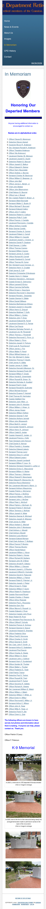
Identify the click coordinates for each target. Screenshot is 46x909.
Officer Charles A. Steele (18, 653)
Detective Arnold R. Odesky (19, 563)
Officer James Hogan (17, 410)
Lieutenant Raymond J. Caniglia (21, 223)
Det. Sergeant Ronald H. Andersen (22, 147)
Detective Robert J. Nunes (19, 555)
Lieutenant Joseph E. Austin (19, 158)
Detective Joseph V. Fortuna (20, 343)
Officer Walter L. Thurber (18, 667)
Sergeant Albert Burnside (18, 200)
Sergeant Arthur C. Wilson (19, 703)
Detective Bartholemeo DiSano (21, 304)
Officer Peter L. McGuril (18, 502)
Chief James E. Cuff (16, 270)
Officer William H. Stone (18, 655)
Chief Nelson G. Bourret (18, 192)
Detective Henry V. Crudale (19, 267)
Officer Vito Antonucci (17, 153)
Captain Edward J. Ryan (18, 611)
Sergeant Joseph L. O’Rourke (20, 569)
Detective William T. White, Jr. (20, 694)
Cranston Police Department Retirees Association (23, 7)
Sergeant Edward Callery (18, 209)
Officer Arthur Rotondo (17, 600)
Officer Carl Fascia (16, 326)
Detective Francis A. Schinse (20, 625)
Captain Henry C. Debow (18, 276)
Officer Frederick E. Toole (18, 669)
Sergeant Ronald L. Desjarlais (20, 295)
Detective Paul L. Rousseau (19, 602)
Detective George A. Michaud (20, 516)
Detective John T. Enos (18, 318)
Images (7, 38)
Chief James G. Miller (17, 521)
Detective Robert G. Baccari (20, 161)
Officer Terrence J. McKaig (19, 510)
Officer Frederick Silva (17, 633)
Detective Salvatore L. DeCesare (21, 278)
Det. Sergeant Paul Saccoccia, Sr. (22, 619)
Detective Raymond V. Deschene (22, 292)
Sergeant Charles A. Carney (20, 231)
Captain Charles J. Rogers (19, 597)
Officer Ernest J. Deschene (19, 290)
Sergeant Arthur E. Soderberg (20, 647)
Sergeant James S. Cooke (19, 253)
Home (7, 20)
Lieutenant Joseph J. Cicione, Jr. (21, 239)
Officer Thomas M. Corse (19, 262)
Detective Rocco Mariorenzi (19, 482)
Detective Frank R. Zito (18, 711)
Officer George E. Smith (18, 641)
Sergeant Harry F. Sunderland (20, 661)
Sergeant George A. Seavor (19, 628)
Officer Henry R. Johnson (19, 429)
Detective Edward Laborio (19, 449)
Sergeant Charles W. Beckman (21, 175)
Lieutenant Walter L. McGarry (20, 496)
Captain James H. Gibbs (18, 365)
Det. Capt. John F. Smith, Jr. (20, 644)
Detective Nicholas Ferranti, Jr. (21, 329)
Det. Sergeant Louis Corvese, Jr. (21, 265)
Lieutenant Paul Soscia (17, 650)
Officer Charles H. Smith (18, 639)
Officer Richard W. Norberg (19, 558)
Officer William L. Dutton (18, 315)
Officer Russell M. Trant (18, 678)
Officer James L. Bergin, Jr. (19, 184)
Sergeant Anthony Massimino (20, 488)
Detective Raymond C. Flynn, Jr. (21, 337)
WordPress (25, 904)
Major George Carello (17, 228)
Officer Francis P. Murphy (18, 544)
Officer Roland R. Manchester (20, 477)
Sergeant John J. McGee (18, 499)
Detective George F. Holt (18, 415)
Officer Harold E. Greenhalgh (20, 376)
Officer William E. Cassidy (19, 237)
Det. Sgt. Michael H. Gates (19, 357)
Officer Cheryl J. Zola (17, 714)
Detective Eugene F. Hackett (20, 393)
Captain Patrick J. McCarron (20, 491)
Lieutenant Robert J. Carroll (19, 234)
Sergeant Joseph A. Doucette (20, 306)
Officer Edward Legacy (18, 457)
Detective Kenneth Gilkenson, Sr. (21, 368)
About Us (8, 32)
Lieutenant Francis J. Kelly (19, 438)
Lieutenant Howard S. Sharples (21, 630)
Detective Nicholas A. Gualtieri (20, 382)
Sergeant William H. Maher (19, 471)
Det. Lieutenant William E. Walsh (21, 689)
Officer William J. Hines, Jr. (19, 407)
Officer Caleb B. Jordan (18, 432)
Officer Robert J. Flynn (18, 340)
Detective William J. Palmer (19, 577)
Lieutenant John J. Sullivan (19, 658)
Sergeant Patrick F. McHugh (20, 507)
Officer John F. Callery (17, 212)
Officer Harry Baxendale (18, 170)
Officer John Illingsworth (18, 421)
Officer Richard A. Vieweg (19, 686)
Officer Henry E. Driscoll (18, 309)
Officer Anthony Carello (18, 225)
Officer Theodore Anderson (19, 150)
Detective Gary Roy (16, 605)
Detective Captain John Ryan (20, 614)
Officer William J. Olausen (19, 566)
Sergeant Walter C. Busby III (20, 203)
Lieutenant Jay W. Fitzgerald (20, 331)
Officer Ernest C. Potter (18, 586)
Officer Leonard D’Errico (18, 284)
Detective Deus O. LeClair (19, 454)
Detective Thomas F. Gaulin (20, 359)
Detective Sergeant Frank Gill (20, 371)
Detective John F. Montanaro (20, 527)
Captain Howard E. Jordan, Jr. (20, 435)
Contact (7, 56)
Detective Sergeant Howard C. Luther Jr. (24, 466)
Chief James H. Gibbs (17, 362)
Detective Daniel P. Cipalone (20, 242)
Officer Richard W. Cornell (19, 256)
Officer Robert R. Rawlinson (19, 591)
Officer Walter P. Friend (17, 351)
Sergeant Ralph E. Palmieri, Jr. (20, 580)
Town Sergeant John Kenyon (20, 440)
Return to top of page (23, 898)
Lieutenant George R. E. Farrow (21, 323)
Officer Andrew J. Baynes (19, 172)
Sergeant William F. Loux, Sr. (20, 463)
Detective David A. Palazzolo (20, 575)
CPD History (10, 50)
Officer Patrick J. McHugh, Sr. (20, 505)
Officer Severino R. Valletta (19, 683)
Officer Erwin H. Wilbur (17, 697)
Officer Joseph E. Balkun (18, 164)
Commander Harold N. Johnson (21, 426)
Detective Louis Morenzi (18, 535)
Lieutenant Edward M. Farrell (20, 320)
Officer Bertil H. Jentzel (18, 424)
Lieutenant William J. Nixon (19, 552)
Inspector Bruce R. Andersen (20, 144)
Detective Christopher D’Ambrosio (22, 273)
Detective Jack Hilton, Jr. (19, 401)
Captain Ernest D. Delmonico (20, 281)
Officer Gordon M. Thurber (19, 664)
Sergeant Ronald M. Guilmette (20, 387)
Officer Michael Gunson (18, 390)
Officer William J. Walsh (18, 692)
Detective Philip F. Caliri (18, 217)
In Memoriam (10, 44)
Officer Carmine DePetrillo (19, 287)
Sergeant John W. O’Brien (19, 560)
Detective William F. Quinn (19, 588)
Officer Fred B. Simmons (18, 636)
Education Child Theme (25, 902)
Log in (32, 904)
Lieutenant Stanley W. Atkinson (21, 156)
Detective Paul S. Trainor (18, 675)
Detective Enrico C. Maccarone (21, 468)
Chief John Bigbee (16, 186)
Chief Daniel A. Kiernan (18, 443)
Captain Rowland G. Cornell (19, 259)
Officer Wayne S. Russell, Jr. (20, 608)
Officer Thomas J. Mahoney (19, 474)
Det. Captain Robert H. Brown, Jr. (22, 197)
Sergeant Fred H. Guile (17, 385)
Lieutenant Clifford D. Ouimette (20, 572)
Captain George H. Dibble (19, 298)
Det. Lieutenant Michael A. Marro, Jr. (23, 485)
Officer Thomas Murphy (18, 547)
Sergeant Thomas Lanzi (18, 452)
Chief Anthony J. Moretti (18, 530)
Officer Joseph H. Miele (18, 513)
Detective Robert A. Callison (20, 214)
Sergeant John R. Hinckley (19, 404)
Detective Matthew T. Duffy (19, 312)
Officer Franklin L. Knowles (19, 446)
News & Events (11, 26)
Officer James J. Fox (17, 348)
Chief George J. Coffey (18, 245)
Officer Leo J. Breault (17, 195)
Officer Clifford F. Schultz (18, 622)
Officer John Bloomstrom (18, 189)
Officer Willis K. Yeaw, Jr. (18, 709)
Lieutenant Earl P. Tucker (18, 681)
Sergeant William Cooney (18, 251)
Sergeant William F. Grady (19, 373)
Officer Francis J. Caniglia (19, 220)
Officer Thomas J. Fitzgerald (20, 334)
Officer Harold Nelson (17, 549)
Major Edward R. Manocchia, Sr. (21, 480)
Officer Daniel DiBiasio (17, 301)
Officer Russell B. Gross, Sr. (20, 379)
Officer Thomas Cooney (18, 248)
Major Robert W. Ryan (17, 616)
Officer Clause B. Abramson (20, 139)
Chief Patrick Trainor (17, 672)
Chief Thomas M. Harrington (20, 396)
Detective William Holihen (18, 412)
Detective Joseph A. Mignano (20, 519)
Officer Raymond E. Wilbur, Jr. (20, 700)
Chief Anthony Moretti (17, 533)
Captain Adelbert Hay (17, 399)
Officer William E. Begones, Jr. (20, 178)
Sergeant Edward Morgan (19, 538)
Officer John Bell (15, 181)
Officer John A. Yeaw (17, 706)
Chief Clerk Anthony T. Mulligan (21, 541)
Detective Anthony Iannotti (19, 418)
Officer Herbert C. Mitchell (19, 524)
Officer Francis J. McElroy (19, 494)
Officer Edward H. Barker (18, 167)
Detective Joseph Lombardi (19, 460)
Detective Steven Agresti (18, 142)
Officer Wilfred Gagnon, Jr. (19, 354)
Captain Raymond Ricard (18, 594)
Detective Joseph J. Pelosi (19, 583)
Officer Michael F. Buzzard (19, 206)
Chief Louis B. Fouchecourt (19, 346)
